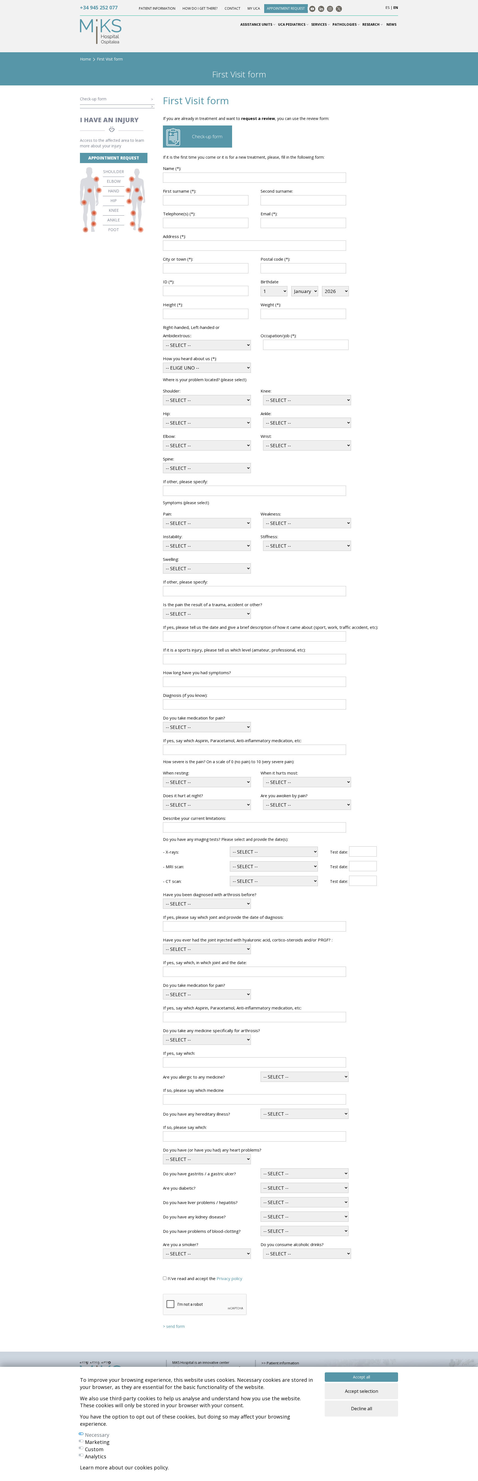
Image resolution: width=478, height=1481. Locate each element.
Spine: (168, 459)
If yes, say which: (179, 1053)
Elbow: (169, 436)
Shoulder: (171, 391)
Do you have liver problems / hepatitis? (200, 1202)
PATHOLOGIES (344, 24)
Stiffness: (269, 536)
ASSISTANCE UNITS (256, 24)
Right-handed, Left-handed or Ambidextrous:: (191, 331)
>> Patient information (280, 1362)
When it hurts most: (279, 773)
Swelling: (171, 559)
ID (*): (168, 281)
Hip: (166, 413)
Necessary (97, 1435)
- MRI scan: (173, 866)
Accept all (361, 1377)
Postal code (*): (275, 259)
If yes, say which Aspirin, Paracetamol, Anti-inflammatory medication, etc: (232, 740)
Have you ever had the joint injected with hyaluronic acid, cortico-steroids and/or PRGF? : (247, 940)
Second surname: (277, 191)
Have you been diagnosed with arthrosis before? (209, 894)
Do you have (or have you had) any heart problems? (212, 1150)
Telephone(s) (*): (179, 213)
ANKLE (113, 220)
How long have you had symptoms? (197, 672)
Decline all (361, 1409)
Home (85, 59)
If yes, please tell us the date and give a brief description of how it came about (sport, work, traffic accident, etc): (270, 627)
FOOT (113, 229)
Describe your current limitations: (194, 818)
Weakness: (271, 514)
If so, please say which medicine (193, 1090)
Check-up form (93, 98)
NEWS (391, 24)
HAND (113, 190)
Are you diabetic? (179, 1188)
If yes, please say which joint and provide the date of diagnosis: (223, 917)
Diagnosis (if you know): (185, 695)
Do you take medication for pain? (194, 718)
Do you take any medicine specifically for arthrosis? (211, 1030)
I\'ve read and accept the (204, 1278)
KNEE (114, 210)
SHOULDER (113, 171)
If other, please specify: (185, 481)
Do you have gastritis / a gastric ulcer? (199, 1173)
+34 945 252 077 (99, 7)
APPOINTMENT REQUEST (113, 158)
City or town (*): (178, 259)
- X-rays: (171, 852)
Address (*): (174, 236)
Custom (94, 1449)
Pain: (167, 514)
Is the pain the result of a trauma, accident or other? (212, 604)
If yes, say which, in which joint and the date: (205, 962)
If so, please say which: (185, 1127)
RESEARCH (371, 24)
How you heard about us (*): (190, 358)
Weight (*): (271, 304)
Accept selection (361, 1391)
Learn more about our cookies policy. (124, 1467)
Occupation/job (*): (279, 335)
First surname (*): (179, 191)
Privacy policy (229, 1278)
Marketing (97, 1442)
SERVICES (319, 24)
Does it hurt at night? (183, 795)
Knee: (266, 391)
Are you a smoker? (180, 1244)
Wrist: (266, 436)
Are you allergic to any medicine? (194, 1077)
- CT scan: (172, 881)
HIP (113, 200)
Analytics (95, 1456)
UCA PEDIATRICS (292, 24)
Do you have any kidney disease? (194, 1217)
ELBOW (114, 181)
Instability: (172, 536)
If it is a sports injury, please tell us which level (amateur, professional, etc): (234, 650)
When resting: (176, 773)
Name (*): (172, 168)
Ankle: (266, 413)
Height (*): (173, 304)
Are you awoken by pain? (284, 795)
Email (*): (269, 213)
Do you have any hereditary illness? (196, 1114)
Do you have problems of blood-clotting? (202, 1231)
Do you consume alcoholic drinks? (292, 1244)
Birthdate (270, 281)
